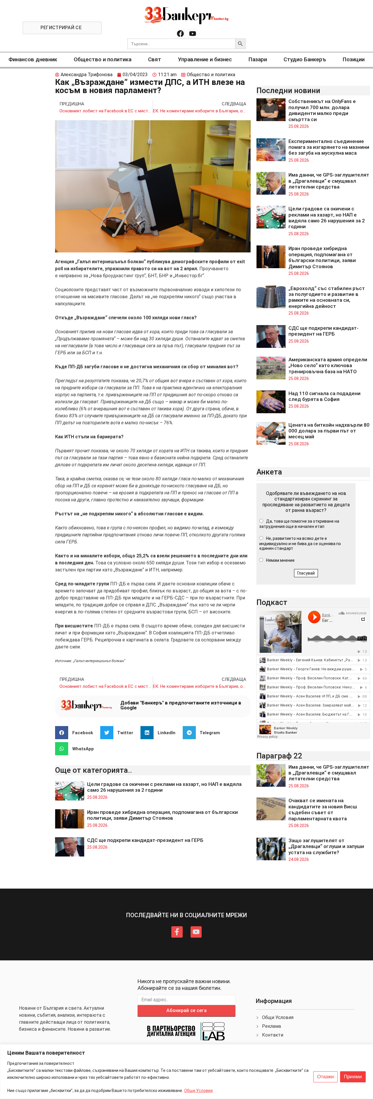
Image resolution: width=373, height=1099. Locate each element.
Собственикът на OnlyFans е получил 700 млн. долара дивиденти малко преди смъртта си (322, 110)
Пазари (258, 59)
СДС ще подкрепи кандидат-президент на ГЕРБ (145, 840)
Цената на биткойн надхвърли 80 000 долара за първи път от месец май (329, 431)
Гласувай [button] (306, 573)
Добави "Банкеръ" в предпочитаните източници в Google (180, 705)
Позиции (354, 59)
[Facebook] (180, 34)
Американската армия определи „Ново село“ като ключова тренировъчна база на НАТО (327, 365)
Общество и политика (102, 59)
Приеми (353, 1076)
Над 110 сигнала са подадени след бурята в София (324, 396)
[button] (76, 732)
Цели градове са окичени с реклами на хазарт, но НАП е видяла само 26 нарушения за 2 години (326, 217)
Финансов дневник (32, 59)
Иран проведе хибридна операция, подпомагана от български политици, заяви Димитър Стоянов (162, 815)
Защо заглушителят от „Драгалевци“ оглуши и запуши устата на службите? (326, 846)
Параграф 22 (279, 755)
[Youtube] (193, 34)
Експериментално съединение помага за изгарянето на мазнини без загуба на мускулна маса (328, 147)
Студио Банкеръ (305, 59)
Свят (154, 59)
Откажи (325, 1076)
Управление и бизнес (205, 59)
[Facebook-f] (176, 931)
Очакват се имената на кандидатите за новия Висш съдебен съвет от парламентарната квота (322, 809)
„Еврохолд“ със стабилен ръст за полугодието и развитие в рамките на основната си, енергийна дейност (326, 297)
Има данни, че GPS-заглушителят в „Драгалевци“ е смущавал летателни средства (328, 181)
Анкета (269, 471)
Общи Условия (198, 1090)
